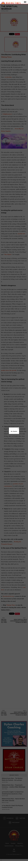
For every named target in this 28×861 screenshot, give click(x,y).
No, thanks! (14, 431)
